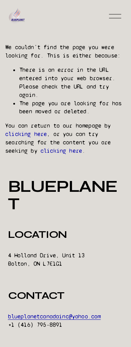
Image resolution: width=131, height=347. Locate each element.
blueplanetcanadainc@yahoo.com (54, 316)
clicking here (26, 134)
